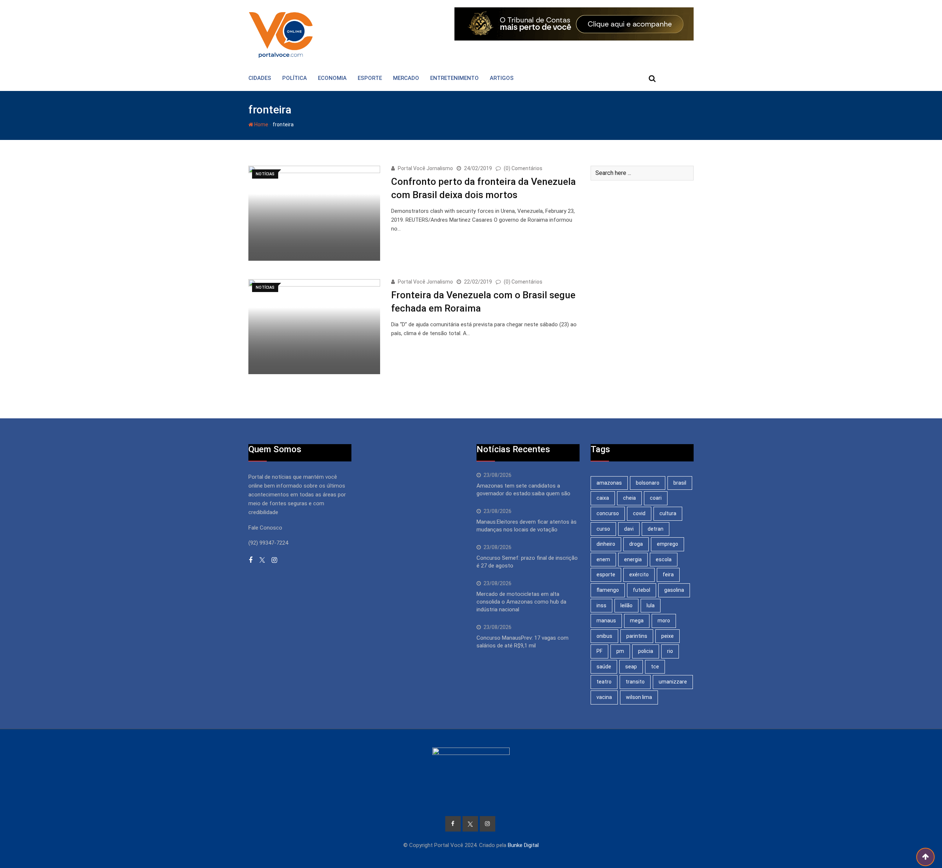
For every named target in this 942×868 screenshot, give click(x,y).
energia (633, 559)
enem (603, 559)
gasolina (674, 590)
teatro (604, 682)
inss (601, 605)
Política (294, 78)
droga (636, 544)
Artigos (502, 78)
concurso (607, 513)
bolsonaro (647, 483)
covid (639, 513)
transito (635, 682)
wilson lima (639, 697)
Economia (332, 78)
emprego (667, 544)
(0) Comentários (523, 168)
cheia (629, 498)
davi (629, 529)
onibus (604, 636)
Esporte (370, 78)
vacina (604, 697)
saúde (603, 667)
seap (631, 667)
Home (260, 124)
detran (655, 529)
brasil (679, 483)
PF (599, 651)
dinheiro (605, 544)
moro (664, 620)
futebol (641, 590)
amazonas (609, 483)
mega (637, 620)
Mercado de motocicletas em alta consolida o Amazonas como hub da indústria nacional (521, 602)
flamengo (607, 590)
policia (645, 651)
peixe (667, 636)
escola (664, 559)
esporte (605, 574)
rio (670, 651)
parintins (636, 636)
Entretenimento (454, 78)
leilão (626, 605)
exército (639, 574)
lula (651, 605)
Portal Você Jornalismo (425, 168)
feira (668, 574)
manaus (606, 620)
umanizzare (673, 682)
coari (656, 498)
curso (603, 529)
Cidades (259, 78)
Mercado (406, 78)
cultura (667, 513)
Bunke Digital (523, 845)
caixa (602, 498)
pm (620, 651)
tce (655, 667)
